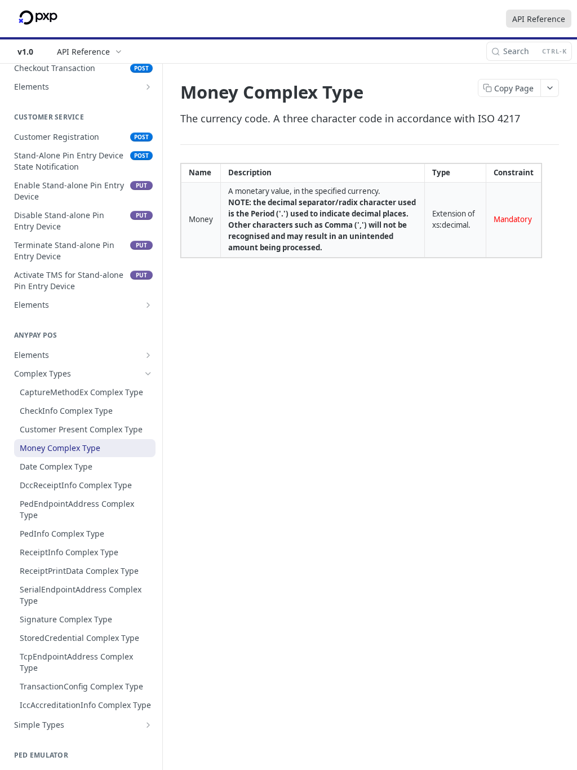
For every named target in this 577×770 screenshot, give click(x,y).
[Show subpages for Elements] (148, 86)
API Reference (538, 19)
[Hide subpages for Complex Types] (148, 373)
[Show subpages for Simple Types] (148, 724)
